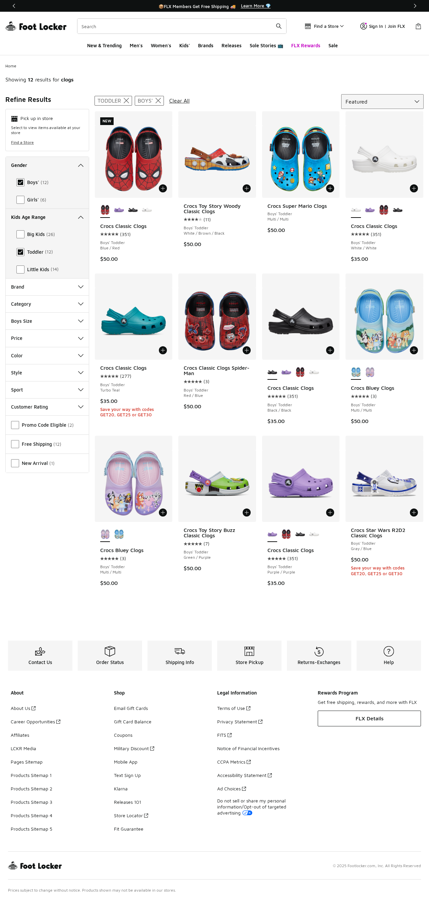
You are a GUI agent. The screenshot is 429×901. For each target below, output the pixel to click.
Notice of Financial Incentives (248, 748)
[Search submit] (278, 26)
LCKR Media (23, 748)
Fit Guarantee (128, 829)
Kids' (184, 45)
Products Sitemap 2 (31, 788)
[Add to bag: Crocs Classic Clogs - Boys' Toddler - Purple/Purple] (330, 512)
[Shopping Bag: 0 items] (418, 26)
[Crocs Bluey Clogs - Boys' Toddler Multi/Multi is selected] (356, 372)
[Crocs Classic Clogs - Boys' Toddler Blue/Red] (384, 210)
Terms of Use (231, 708)
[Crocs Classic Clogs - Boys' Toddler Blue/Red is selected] (105, 210)
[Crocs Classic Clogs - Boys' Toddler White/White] (147, 210)
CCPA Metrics (231, 762)
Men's (136, 45)
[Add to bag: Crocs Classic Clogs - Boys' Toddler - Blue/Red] (163, 188)
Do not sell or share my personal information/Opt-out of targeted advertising (251, 807)
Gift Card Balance (132, 721)
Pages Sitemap (27, 762)
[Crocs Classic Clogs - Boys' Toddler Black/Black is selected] (272, 372)
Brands (205, 45)
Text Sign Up (127, 775)
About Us (20, 708)
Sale (333, 45)
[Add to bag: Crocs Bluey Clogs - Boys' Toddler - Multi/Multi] (414, 350)
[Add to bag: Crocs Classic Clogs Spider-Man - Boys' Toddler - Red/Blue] (247, 350)
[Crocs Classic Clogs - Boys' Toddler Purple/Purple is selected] (272, 534)
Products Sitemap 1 (31, 775)
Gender (19, 165)
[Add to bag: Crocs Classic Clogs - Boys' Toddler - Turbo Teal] (163, 350)
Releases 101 (127, 802)
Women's (161, 45)
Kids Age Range (28, 217)
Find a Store (22, 142)
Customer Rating (29, 407)
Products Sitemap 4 (31, 815)
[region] (214, 6)
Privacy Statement (237, 721)
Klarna (121, 788)
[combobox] (181, 26)
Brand (17, 287)
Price (16, 338)
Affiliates (20, 735)
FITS (221, 735)
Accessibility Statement (241, 775)
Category (21, 304)
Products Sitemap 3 (31, 802)
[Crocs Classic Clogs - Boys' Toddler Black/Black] (133, 210)
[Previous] (14, 6)
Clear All (179, 101)
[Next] (415, 6)
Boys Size (21, 321)
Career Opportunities (33, 721)
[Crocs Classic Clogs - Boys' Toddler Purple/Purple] (119, 210)
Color (17, 355)
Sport (17, 390)
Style (16, 372)
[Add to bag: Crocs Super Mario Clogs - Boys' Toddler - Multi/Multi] (330, 188)
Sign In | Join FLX (387, 26)
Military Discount (131, 748)
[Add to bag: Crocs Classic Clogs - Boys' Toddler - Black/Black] (330, 350)
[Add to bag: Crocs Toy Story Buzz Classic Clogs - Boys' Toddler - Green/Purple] (247, 512)
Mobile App (125, 762)
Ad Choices (229, 788)
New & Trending (104, 45)
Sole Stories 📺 (266, 45)
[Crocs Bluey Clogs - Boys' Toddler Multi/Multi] (370, 372)
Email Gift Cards (131, 708)
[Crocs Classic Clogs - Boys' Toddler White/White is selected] (356, 210)
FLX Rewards (305, 45)
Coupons (123, 735)
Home (10, 65)
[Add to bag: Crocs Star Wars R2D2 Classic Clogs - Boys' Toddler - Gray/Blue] (414, 512)
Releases (232, 45)
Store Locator (128, 815)
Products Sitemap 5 (31, 829)
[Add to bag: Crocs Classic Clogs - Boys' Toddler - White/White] (414, 188)
